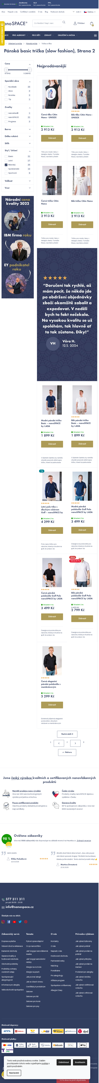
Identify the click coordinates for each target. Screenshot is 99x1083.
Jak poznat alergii (33, 977)
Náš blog (54, 966)
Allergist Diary (56, 990)
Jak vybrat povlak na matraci (83, 965)
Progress (19, 122)
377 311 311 (15, 899)
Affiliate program (57, 980)
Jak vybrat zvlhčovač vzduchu (84, 994)
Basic (19, 156)
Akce (3, 12)
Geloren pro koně (33, 1001)
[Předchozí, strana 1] (59, 743)
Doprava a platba (9, 941)
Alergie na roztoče (33, 967)
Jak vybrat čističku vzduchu (83, 978)
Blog (46, 12)
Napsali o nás (13, 12)
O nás (40, 12)
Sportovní (19, 173)
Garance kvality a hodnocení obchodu (10, 957)
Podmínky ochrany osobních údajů (9, 970)
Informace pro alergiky (11, 985)
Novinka (19, 95)
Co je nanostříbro (33, 946)
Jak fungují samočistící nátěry (35, 960)
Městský (19, 165)
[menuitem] (6, 35)
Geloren (29, 992)
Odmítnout (64, 1062)
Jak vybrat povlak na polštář (83, 952)
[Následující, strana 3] (75, 743)
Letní (19, 161)
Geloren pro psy (32, 1006)
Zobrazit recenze (84, 841)
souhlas (44, 1063)
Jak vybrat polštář (82, 946)
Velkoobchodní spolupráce (13, 990)
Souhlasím (80, 1062)
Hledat (64, 22)
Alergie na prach (32, 972)
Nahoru (68, 752)
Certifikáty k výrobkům (27, 12)
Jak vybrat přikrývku (83, 959)
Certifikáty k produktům (35, 987)
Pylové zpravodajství (34, 941)
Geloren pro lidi (32, 996)
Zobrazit (52, 138)
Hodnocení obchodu (57, 12)
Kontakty (55, 941)
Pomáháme (55, 971)
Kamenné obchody (9, 951)
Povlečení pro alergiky (84, 972)
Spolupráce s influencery (61, 985)
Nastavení (14, 1073)
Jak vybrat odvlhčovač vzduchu (84, 986)
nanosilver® (19, 113)
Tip (19, 99)
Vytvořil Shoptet (90, 1068)
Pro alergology (57, 976)
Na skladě (19, 87)
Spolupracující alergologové (7, 978)
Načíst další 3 (67, 734)
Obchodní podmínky (10, 964)
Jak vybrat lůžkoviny (83, 941)
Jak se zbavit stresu (34, 982)
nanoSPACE (19, 117)
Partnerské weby (57, 961)
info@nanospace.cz (20, 907)
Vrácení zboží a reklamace (12, 946)
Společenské (19, 169)
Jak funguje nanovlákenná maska (37, 952)
